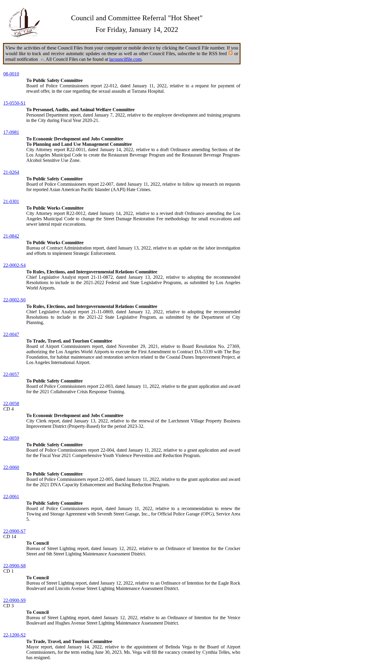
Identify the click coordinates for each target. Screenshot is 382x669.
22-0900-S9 (14, 600)
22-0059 (11, 438)
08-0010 (11, 73)
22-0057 (11, 374)
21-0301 (11, 201)
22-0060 (11, 467)
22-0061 (11, 496)
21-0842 (11, 236)
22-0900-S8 (14, 565)
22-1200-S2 (14, 634)
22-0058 (11, 403)
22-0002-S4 (14, 265)
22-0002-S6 (14, 299)
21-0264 (11, 172)
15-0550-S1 (14, 103)
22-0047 (11, 334)
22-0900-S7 (14, 531)
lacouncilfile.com (125, 59)
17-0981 (11, 132)
